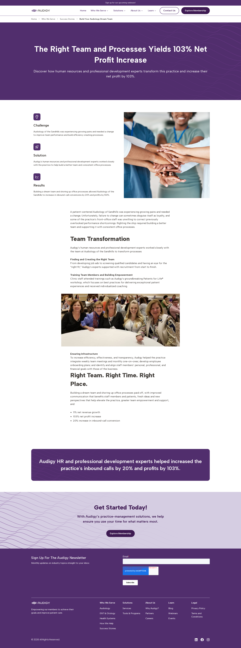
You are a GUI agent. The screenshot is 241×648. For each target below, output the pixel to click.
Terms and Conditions (197, 615)
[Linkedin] (196, 639)
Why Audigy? (152, 608)
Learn (171, 602)
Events (171, 618)
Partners (149, 613)
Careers (149, 618)
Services (127, 608)
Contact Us (171, 9)
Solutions (127, 602)
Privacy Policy (198, 608)
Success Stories (108, 628)
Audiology (105, 608)
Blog (170, 608)
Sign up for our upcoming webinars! (120, 3)
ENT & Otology (107, 613)
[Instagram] (208, 639)
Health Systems (107, 618)
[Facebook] (202, 639)
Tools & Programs (131, 613)
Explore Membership (197, 9)
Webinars (173, 613)
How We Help (106, 623)
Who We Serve (107, 602)
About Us (150, 602)
